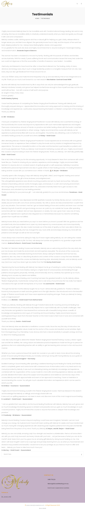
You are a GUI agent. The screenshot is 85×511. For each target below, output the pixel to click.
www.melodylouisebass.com (35, 505)
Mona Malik (42, 508)
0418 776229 (51, 479)
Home (37, 18)
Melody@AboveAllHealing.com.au (58, 484)
